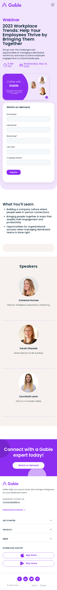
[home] (11, 5)
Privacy (43, 585)
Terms (34, 585)
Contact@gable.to (11, 502)
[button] (52, 5)
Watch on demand (28, 465)
